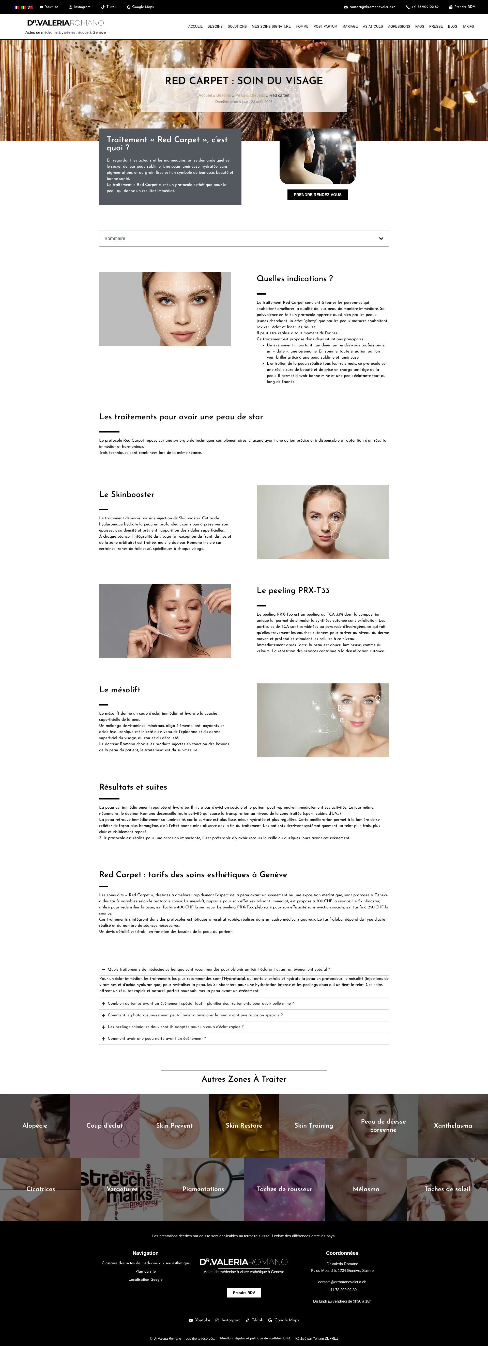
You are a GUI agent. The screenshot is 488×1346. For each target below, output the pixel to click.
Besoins (215, 26)
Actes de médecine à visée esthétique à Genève (65, 32)
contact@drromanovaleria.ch (342, 1282)
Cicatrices (40, 1189)
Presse (436, 26)
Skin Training (313, 1126)
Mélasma (366, 1189)
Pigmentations (203, 1189)
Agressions (399, 26)
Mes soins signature (271, 26)
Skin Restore (244, 1126)
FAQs (419, 26)
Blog (452, 26)
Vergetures (122, 1189)
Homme (302, 26)
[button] (381, 238)
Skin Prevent (174, 1126)
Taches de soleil (447, 1189)
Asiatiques (373, 26)
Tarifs (468, 26)
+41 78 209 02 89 (342, 1290)
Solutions (237, 26)
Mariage (350, 26)
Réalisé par (316, 1338)
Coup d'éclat (104, 1126)
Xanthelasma (453, 1126)
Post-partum (325, 26)
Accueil (195, 26)
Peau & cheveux (250, 95)
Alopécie (34, 1126)
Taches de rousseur (284, 1189)
